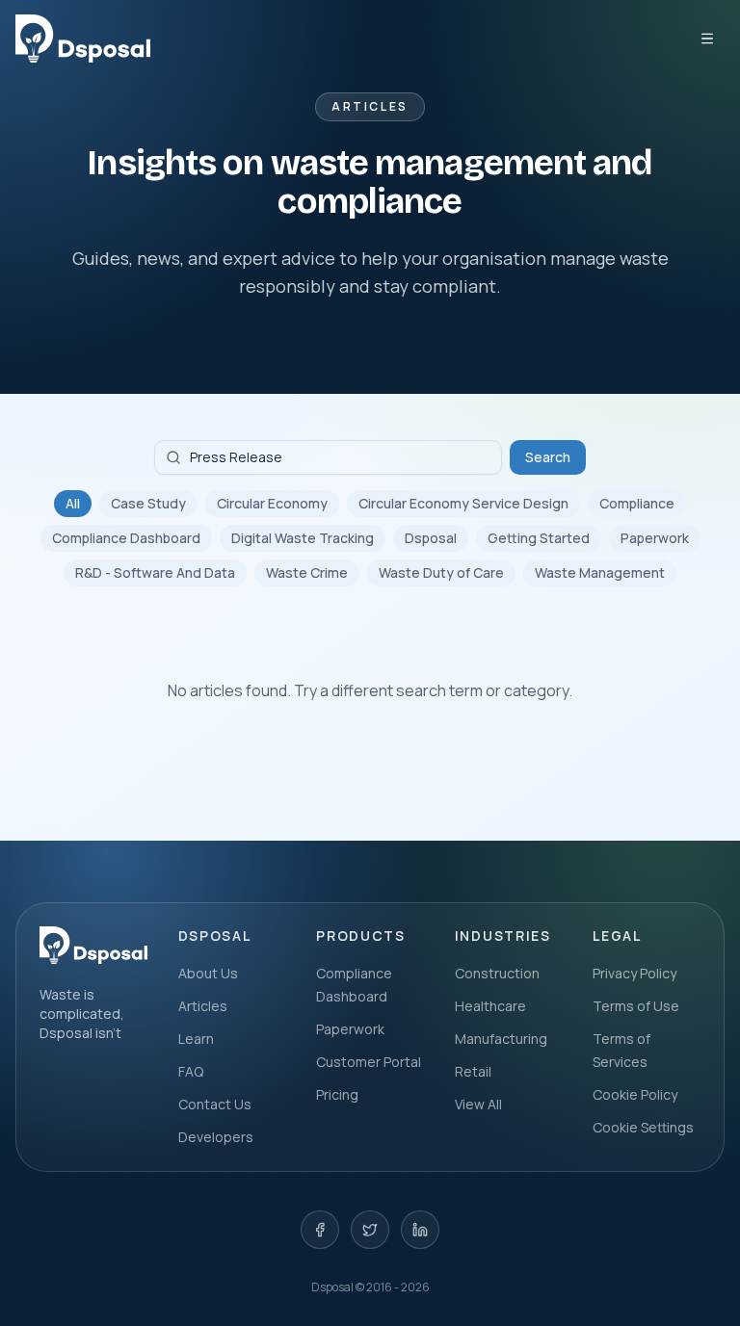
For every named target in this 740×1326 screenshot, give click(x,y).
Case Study (148, 503)
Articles (202, 1006)
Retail (473, 1071)
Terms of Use (636, 1006)
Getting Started (539, 538)
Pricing (337, 1094)
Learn (196, 1038)
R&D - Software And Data (155, 572)
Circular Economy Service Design (463, 503)
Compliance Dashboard (126, 538)
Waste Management (600, 572)
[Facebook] (320, 1229)
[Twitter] (370, 1229)
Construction (497, 973)
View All (478, 1104)
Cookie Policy (635, 1094)
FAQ (190, 1071)
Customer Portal (368, 1062)
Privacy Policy (634, 973)
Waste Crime (307, 572)
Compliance (636, 503)
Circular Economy (272, 503)
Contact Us (214, 1104)
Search (547, 457)
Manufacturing (501, 1038)
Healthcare (490, 1006)
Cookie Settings (643, 1127)
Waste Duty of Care (441, 572)
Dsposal (431, 538)
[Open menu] (707, 38)
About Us (208, 973)
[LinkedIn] (420, 1229)
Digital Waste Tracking (302, 538)
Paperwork (655, 538)
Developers (215, 1137)
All (73, 503)
